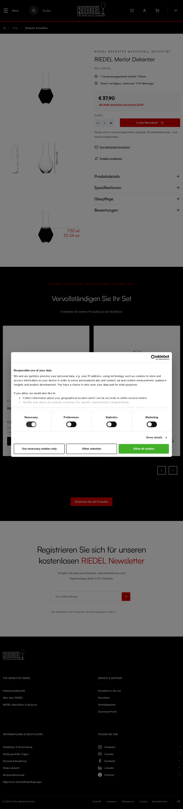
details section (135, 407)
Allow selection (91, 448)
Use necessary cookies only (39, 448)
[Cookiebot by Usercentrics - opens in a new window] (153, 357)
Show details (154, 437)
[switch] (71, 424)
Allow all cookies (143, 448)
